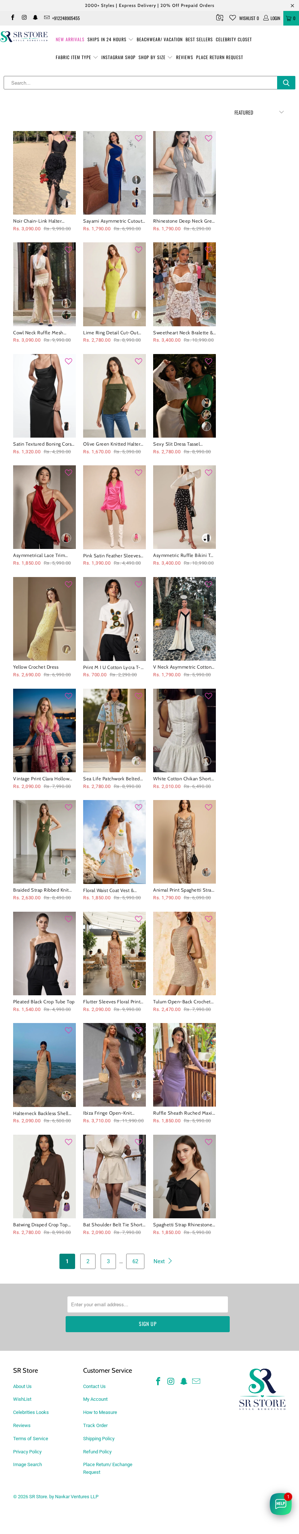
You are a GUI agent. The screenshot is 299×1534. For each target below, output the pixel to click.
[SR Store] (24, 37)
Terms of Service (30, 1438)
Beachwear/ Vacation (160, 39)
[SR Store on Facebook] (12, 18)
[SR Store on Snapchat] (35, 18)
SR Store (38, 1496)
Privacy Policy (27, 1451)
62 (135, 1261)
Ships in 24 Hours (108, 39)
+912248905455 (66, 18)
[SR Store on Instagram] (23, 18)
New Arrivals (70, 39)
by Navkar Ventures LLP (73, 1496)
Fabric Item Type (74, 57)
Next (160, 1261)
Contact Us (94, 1386)
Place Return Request (219, 57)
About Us (22, 1386)
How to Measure (100, 1412)
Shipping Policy (98, 1438)
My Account (95, 1399)
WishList (22, 1399)
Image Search (27, 1464)
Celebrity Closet (234, 39)
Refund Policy (97, 1451)
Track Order (95, 1425)
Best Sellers (199, 39)
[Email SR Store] (46, 18)
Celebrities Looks (31, 1412)
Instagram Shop (118, 57)
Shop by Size (153, 57)
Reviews (184, 57)
